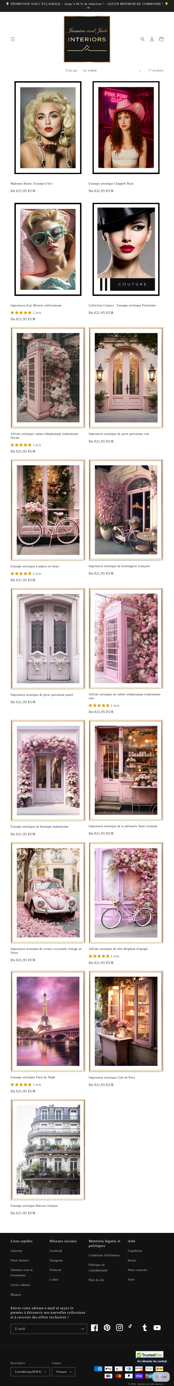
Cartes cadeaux (20, 1284)
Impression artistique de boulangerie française (119, 566)
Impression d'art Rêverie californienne (36, 305)
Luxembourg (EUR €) (28, 1371)
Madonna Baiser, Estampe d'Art (31, 183)
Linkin (54, 1279)
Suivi (131, 1279)
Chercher (16, 1250)
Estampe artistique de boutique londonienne (40, 826)
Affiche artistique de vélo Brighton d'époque (118, 949)
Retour (132, 1260)
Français (61, 1371)
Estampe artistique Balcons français (34, 1205)
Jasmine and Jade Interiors (150, 1384)
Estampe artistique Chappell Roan (111, 183)
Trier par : (72, 70)
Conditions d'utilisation (104, 1255)
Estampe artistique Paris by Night (33, 1077)
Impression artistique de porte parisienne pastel (42, 694)
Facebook (56, 1250)
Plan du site (96, 1280)
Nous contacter (137, 1270)
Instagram (56, 1260)
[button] (12, 39)
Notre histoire (20, 1260)
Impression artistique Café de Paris (112, 1077)
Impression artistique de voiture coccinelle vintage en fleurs (46, 950)
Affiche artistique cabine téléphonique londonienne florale (45, 435)
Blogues (16, 1294)
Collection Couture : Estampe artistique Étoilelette (122, 305)
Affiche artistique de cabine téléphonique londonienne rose (124, 696)
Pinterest (55, 1270)
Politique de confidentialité (98, 1267)
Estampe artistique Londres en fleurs (35, 566)
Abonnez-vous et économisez (22, 1272)
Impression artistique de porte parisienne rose (119, 433)
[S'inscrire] (82, 1329)
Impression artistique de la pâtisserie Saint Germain (123, 826)
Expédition (135, 1250)
